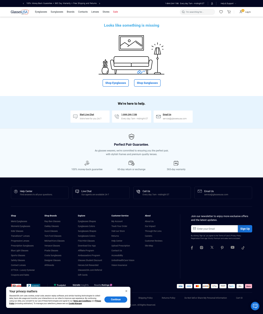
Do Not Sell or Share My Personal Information (205, 298)
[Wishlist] (221, 12)
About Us (149, 221)
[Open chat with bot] (255, 306)
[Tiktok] (243, 248)
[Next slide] (99, 3)
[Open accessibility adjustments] (212, 3)
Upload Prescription (120, 245)
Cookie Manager (75, 303)
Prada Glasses (51, 250)
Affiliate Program (86, 250)
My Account (117, 221)
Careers (148, 236)
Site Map (149, 245)
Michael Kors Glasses (54, 241)
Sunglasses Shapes (87, 231)
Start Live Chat (87, 114)
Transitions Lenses (20, 236)
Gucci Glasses (51, 231)
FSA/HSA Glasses (86, 241)
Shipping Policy (145, 298)
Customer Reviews (153, 241)
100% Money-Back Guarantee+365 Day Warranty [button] (61, 3)
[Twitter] (212, 248)
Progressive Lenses (20, 241)
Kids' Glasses (17, 231)
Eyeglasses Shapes (87, 221)
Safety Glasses (18, 260)
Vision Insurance (119, 265)
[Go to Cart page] (229, 12)
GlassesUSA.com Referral (90, 270)
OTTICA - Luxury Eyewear (23, 270)
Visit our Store (118, 231)
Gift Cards (83, 275)
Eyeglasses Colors (86, 226)
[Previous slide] (23, 3)
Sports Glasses (18, 255)
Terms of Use (224, 236)
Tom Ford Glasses (52, 236)
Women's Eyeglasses (20, 226)
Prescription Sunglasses (22, 245)
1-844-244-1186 (172, 3)
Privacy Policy (236, 236)
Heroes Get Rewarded (88, 265)
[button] (16, 286)
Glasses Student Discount (90, 260)
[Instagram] (201, 248)
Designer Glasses (52, 260)
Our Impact (150, 226)
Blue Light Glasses (19, 250)
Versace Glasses (52, 245)
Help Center (116, 241)
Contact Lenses (18, 265)
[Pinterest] (222, 248)
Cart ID (239, 298)
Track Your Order (119, 226)
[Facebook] (192, 248)
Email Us (167, 114)
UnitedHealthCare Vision (122, 260)
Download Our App (87, 245)
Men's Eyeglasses (19, 221)
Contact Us (116, 250)
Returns (115, 236)
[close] (126, 290)
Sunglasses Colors (86, 236)
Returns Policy (168, 298)
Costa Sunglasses (52, 255)
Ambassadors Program (89, 255)
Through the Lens (153, 231)
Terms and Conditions (82, 301)
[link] (20, 11)
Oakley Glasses (51, 226)
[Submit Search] (183, 12)
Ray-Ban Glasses (52, 221)
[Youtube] (232, 248)
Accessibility (117, 255)
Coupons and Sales (20, 275)
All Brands (49, 265)
